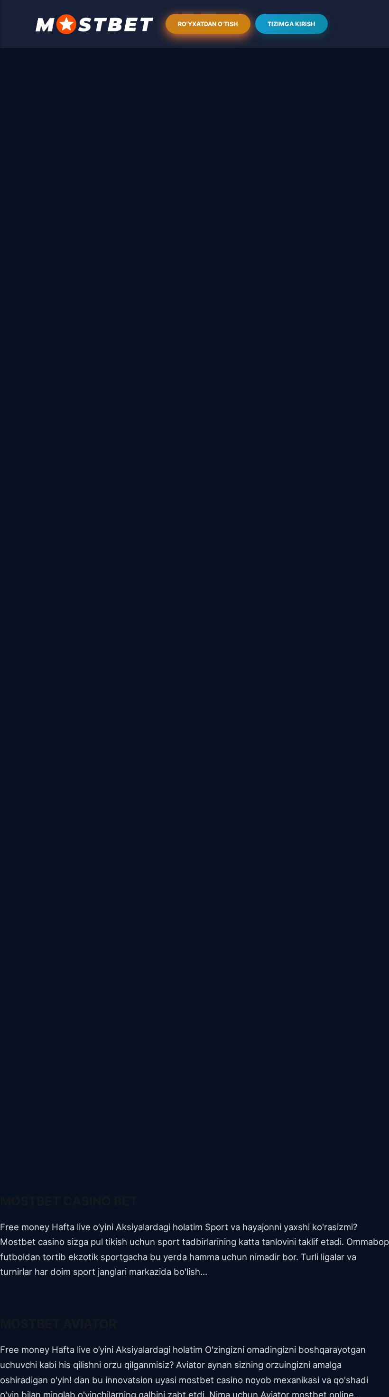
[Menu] (94, 24)
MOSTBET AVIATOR (58, 1323)
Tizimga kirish (291, 24)
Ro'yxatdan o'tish (208, 24)
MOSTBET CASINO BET (69, 1201)
